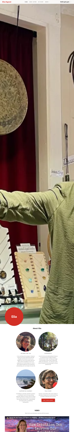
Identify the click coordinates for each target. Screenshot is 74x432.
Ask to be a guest (48, 400)
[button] (47, 2)
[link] (12, 2)
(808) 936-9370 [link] (64, 2)
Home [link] (26, 1)
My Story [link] (40, 1)
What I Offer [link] (32, 1)
